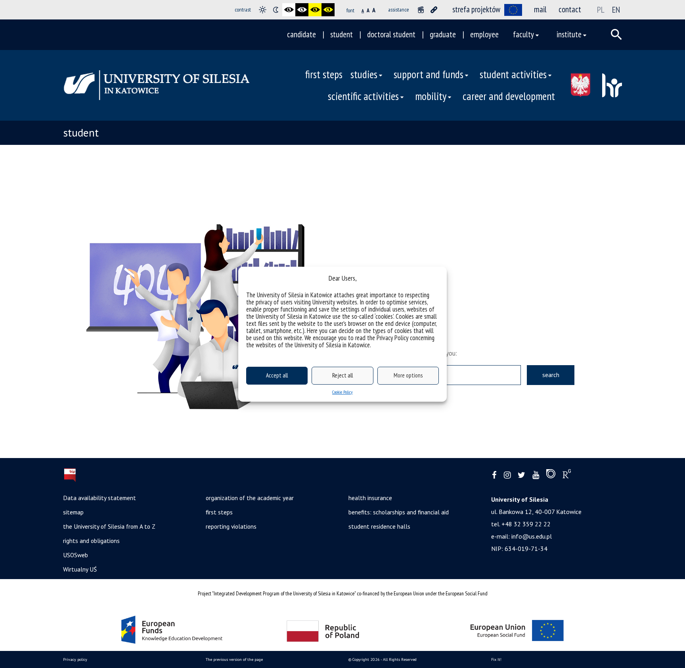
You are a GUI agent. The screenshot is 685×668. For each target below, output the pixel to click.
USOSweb (75, 555)
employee (484, 34)
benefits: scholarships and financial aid (398, 512)
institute (569, 34)
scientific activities (363, 96)
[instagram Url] (507, 475)
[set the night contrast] (275, 9)
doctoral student (391, 34)
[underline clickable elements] (433, 9)
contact (570, 9)
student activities (513, 74)
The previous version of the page (234, 659)
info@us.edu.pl (531, 536)
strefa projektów (476, 9)
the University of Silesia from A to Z (109, 526)
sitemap (73, 512)
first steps (323, 74)
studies (363, 74)
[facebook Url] (494, 475)
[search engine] (616, 34)
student (341, 34)
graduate (443, 34)
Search (550, 375)
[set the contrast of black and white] (288, 9)
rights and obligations (91, 541)
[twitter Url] (521, 475)
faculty (523, 34)
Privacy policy (75, 659)
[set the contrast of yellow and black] (328, 9)
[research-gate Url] (567, 475)
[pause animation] (420, 9)
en (616, 9)
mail (540, 9)
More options (408, 375)
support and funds (428, 74)
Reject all (342, 375)
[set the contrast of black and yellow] (314, 9)
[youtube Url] (535, 475)
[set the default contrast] (262, 9)
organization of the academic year (250, 498)
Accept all (277, 375)
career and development (509, 96)
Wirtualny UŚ (80, 569)
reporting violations (231, 526)
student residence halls (379, 526)
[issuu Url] (550, 475)
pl (601, 9)
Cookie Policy (342, 392)
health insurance (370, 498)
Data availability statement (99, 498)
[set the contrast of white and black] (301, 9)
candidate (301, 34)
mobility (430, 96)
